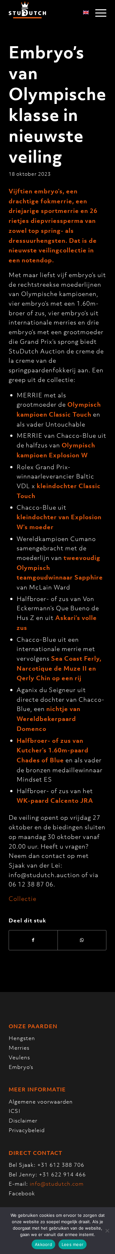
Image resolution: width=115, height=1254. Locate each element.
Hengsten (22, 1038)
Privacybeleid (27, 1130)
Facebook (22, 1193)
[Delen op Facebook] (33, 940)
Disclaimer (23, 1120)
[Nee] (107, 1230)
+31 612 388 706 (60, 1164)
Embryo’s (21, 1067)
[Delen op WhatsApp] (82, 940)
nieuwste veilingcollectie (48, 250)
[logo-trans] (48, 13)
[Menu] (97, 13)
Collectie (22, 898)
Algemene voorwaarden (41, 1101)
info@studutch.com (57, 1183)
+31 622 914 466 (62, 1174)
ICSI (14, 1110)
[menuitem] (97, 13)
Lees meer (72, 1244)
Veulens (19, 1057)
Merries (19, 1047)
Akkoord (43, 1244)
